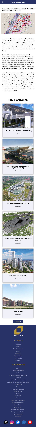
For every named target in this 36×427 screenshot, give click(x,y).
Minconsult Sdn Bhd (18, 2)
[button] (3, 23)
